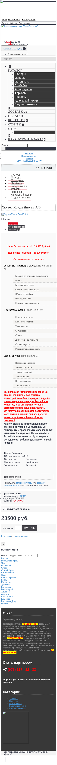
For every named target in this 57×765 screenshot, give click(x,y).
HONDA (22, 496)
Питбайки (20, 85)
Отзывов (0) (14, 229)
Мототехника (15, 703)
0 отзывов (6, 536)
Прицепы (20, 96)
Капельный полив (26, 100)
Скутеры (20, 74)
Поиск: (4, 555)
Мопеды (19, 77)
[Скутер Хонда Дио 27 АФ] (14, 214)
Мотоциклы (21, 81)
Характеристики (16, 226)
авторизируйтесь (24, 483)
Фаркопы (20, 93)
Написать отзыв (20, 536)
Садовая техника (25, 104)
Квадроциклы (23, 89)
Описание (13, 223)
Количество (8, 528)
